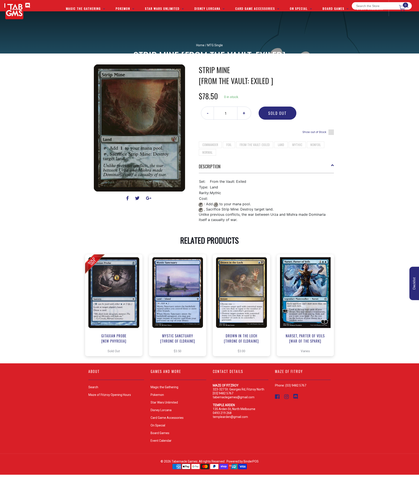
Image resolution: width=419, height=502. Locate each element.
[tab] (266, 168)
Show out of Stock (314, 132)
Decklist (414, 283)
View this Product (116, 305)
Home (200, 45)
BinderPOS (251, 461)
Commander (210, 144)
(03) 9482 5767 (295, 385)
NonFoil (315, 144)
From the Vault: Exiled (255, 144)
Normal (207, 152)
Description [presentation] (209, 166)
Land (281, 144)
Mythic (297, 144)
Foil (229, 144)
